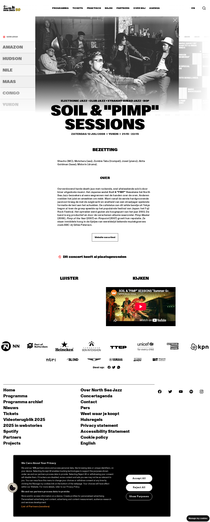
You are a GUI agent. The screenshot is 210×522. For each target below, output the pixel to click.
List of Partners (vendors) (35, 506)
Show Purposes (139, 496)
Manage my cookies (198, 518)
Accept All (139, 478)
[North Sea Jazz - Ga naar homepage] (11, 8)
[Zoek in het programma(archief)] (204, 8)
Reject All (139, 487)
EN (193, 8)
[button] (12, 487)
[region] (92, 486)
